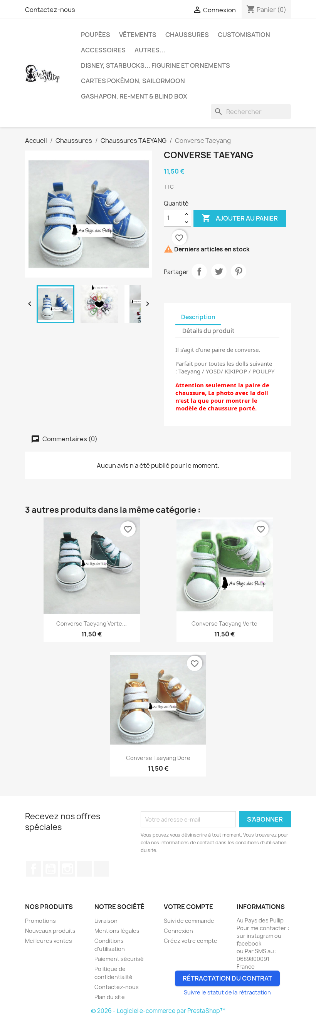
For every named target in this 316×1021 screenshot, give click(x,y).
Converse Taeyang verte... (91, 623)
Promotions (40, 920)
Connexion (178, 930)
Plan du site (109, 997)
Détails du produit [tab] (208, 331)
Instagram (67, 869)
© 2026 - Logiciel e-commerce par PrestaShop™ (158, 1011)
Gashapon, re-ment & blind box (134, 96)
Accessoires (103, 50)
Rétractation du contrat (227, 978)
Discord (101, 869)
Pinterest (238, 271)
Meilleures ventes (48, 940)
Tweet (219, 271)
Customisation (244, 34)
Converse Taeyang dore (158, 758)
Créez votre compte (190, 940)
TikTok (84, 869)
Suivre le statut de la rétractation (227, 992)
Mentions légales (117, 930)
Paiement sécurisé (119, 958)
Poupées (95, 34)
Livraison (106, 920)
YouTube (50, 869)
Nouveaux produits (50, 930)
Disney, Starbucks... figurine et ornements (155, 65)
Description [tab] (198, 317)
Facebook (33, 869)
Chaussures (187, 34)
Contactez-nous (50, 9)
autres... (149, 50)
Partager (199, 271)
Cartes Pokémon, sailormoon (133, 81)
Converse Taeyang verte (224, 623)
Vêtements (137, 34)
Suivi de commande (189, 920)
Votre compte (188, 906)
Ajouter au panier (240, 218)
